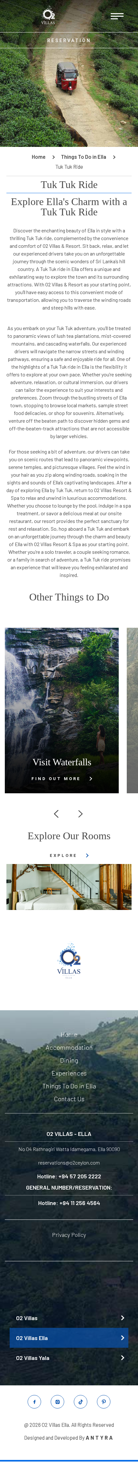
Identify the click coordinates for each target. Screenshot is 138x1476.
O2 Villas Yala (32, 1357)
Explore (63, 855)
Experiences (69, 1073)
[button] (56, 813)
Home (69, 1034)
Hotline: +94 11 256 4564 (69, 1202)
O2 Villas (27, 1317)
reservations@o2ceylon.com (69, 1162)
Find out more (56, 778)
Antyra (100, 1437)
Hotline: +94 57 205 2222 (69, 1176)
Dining (69, 1060)
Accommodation (69, 1047)
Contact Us (69, 1098)
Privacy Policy (69, 1234)
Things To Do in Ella (69, 1086)
